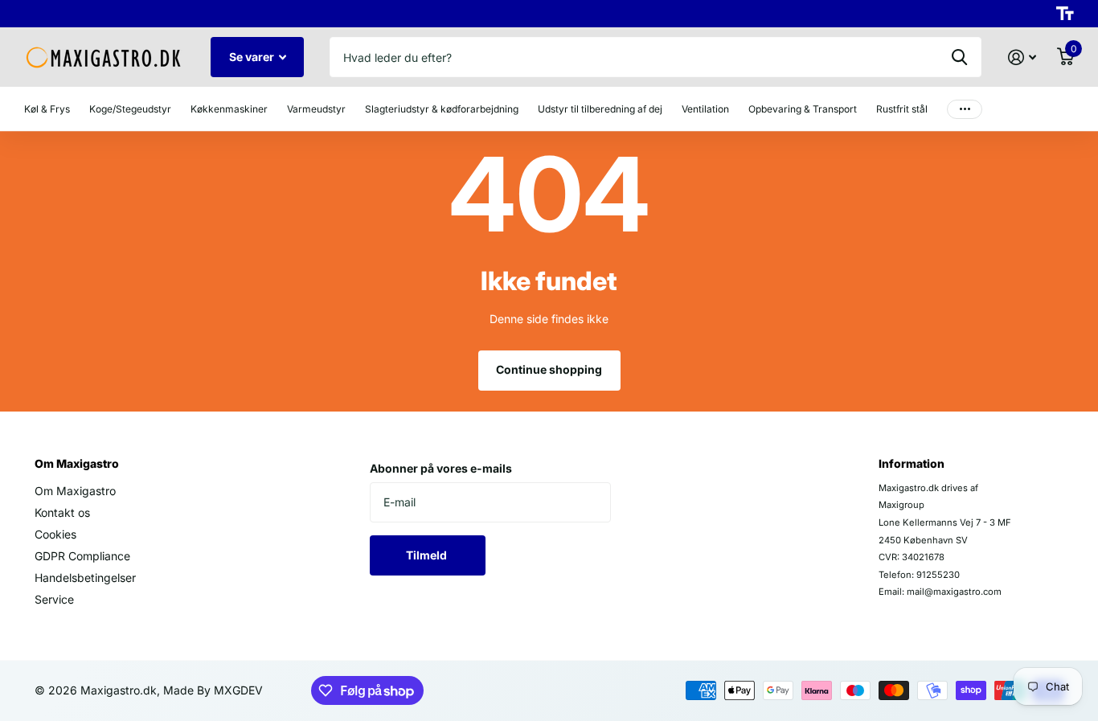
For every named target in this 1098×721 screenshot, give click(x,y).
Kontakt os (62, 512)
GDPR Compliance (82, 556)
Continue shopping (549, 369)
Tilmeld (427, 555)
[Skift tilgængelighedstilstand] (1065, 13)
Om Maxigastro (77, 463)
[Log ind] (1022, 57)
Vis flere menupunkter (964, 109)
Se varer (253, 56)
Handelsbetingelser (85, 577)
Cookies (55, 534)
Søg (959, 57)
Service (54, 599)
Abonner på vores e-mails (441, 468)
